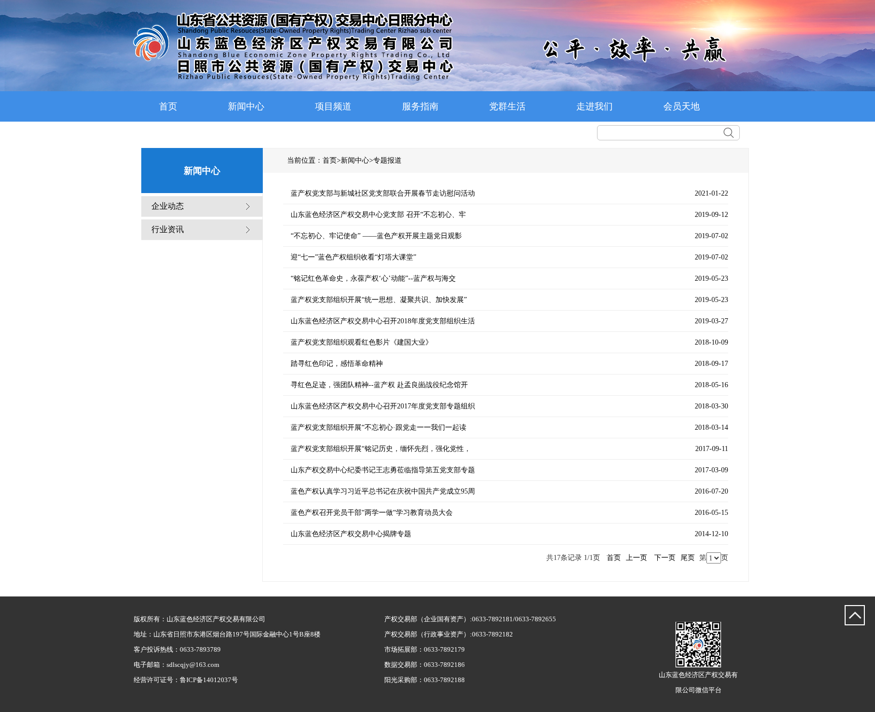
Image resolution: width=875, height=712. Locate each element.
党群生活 (507, 106)
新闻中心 (246, 106)
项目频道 (333, 106)
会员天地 (681, 106)
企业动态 (167, 206)
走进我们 (594, 106)
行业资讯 (167, 229)
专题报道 (387, 160)
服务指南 (420, 106)
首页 (168, 106)
